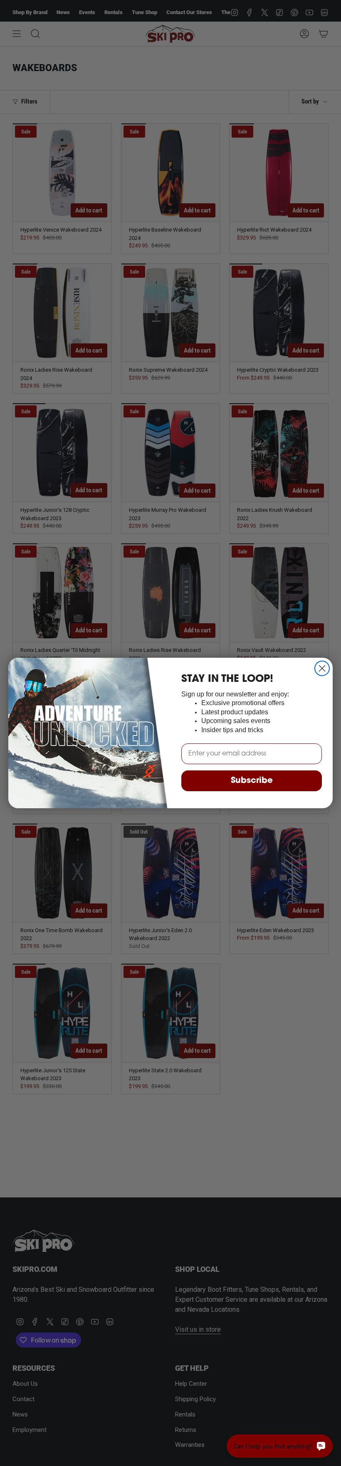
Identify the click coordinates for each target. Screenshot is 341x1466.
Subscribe (252, 781)
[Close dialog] (322, 668)
